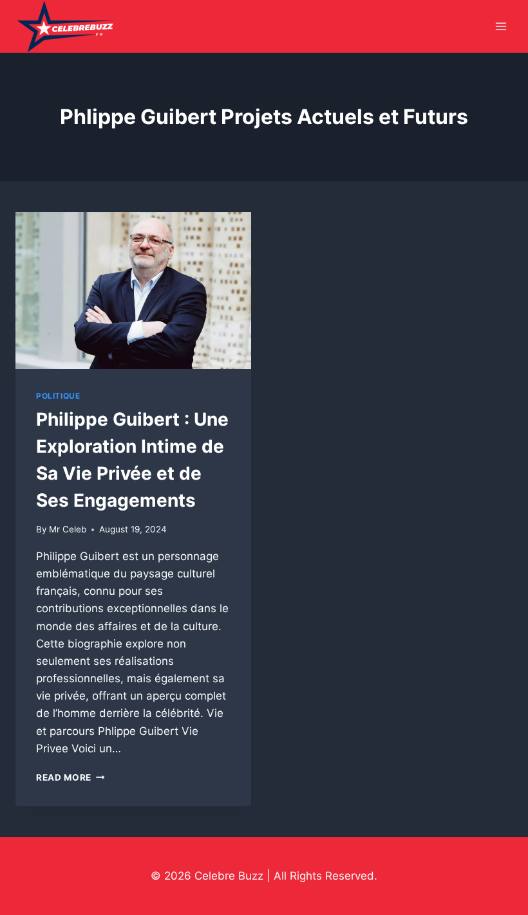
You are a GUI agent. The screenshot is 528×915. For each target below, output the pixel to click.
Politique (58, 396)
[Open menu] (501, 27)
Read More (70, 777)
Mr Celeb (67, 529)
